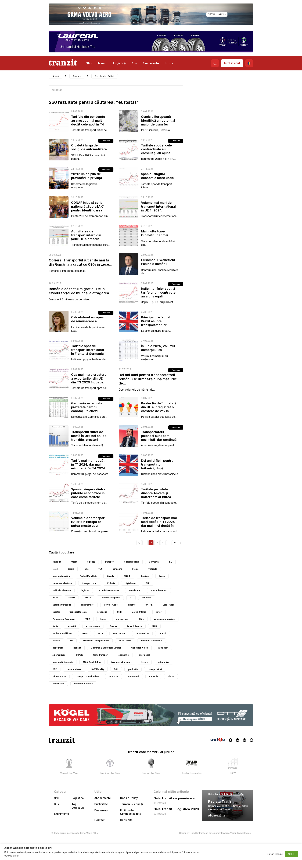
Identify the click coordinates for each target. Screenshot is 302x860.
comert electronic (83, 683)
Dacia (55, 626)
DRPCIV (79, 655)
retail (54, 569)
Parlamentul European (63, 619)
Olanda (110, 576)
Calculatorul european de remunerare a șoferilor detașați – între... (88, 323)
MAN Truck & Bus (92, 662)
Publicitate (101, 804)
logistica (85, 590)
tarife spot (163, 648)
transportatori (155, 669)
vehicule (152, 569)
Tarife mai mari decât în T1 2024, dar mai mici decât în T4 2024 (88, 464)
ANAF (85, 633)
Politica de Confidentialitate (130, 812)
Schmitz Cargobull (61, 605)
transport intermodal (62, 662)
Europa (113, 626)
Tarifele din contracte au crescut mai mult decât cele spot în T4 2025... (88, 122)
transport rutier (89, 583)
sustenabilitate (131, 562)
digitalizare (130, 583)
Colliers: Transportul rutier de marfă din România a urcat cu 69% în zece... (80, 262)
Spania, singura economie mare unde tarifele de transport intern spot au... (157, 179)
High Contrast (197, 833)
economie (123, 655)
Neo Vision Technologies (238, 833)
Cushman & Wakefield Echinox (106, 648)
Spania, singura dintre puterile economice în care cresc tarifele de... (88, 495)
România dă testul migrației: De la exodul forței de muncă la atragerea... (80, 291)
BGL (116, 669)
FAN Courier (119, 633)
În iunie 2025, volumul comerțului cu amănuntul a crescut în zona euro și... (159, 351)
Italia (86, 569)
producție (102, 612)
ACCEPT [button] (291, 854)
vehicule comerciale (164, 619)
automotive (163, 662)
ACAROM (113, 676)
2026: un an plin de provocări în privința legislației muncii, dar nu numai (88, 179)
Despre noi (101, 810)
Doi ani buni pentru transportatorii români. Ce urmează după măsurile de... (148, 379)
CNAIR (127, 576)
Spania (70, 569)
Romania (153, 676)
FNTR (100, 633)
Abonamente (102, 798)
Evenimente (151, 63)
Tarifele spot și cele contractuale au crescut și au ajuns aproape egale (156, 151)
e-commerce (93, 626)
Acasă (55, 76)
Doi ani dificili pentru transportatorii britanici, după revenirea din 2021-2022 (157, 468)
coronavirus (122, 619)
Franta (135, 569)
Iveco (162, 576)
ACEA (55, 597)
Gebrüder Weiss (139, 648)
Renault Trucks (134, 626)
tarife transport (100, 655)
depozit (163, 633)
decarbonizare (74, 669)
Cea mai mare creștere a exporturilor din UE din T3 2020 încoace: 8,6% (88, 380)
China (141, 619)
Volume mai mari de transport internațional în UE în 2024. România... (158, 208)
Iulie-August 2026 (234, 794)
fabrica (171, 676)
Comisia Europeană (109, 590)
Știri (89, 63)
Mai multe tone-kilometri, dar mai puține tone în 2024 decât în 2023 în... (156, 237)
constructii (133, 676)
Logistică (119, 63)
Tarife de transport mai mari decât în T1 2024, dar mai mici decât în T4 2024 (159, 523)
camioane (117, 569)
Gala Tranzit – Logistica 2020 (176, 809)
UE (71, 640)
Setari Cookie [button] (275, 854)
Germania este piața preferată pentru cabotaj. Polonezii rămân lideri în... (86, 409)
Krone (103, 619)
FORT (87, 619)
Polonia (111, 583)
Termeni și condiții (131, 804)
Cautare (77, 76)
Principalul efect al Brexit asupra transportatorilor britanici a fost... (155, 323)
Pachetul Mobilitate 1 (151, 640)
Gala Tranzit (168, 605)
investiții (72, 626)
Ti (131, 597)
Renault (77, 648)
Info (167, 63)
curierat (56, 640)
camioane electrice (62, 583)
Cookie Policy (129, 798)
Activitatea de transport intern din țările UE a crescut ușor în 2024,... (86, 237)
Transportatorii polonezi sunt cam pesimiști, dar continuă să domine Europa (159, 437)
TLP (148, 583)
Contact (99, 820)
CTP (54, 669)
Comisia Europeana (110, 597)
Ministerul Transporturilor (96, 640)
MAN (154, 626)
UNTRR (149, 605)
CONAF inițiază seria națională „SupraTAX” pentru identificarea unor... (87, 208)
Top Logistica (78, 806)
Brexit (88, 597)
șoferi (159, 612)
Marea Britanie (139, 612)
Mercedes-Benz (159, 590)
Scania (71, 597)
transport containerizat (87, 676)
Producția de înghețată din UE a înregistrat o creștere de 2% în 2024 (158, 409)
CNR (119, 612)
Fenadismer (135, 590)
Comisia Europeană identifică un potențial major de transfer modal (158, 122)
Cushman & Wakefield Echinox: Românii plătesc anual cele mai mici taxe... (158, 265)
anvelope (146, 597)
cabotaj (56, 612)
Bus (134, 63)
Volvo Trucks (111, 605)
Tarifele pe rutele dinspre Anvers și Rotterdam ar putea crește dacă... (156, 495)
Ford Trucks (125, 640)
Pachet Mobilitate (88, 576)
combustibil (58, 683)
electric (131, 605)
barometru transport (121, 662)
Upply (74, 562)
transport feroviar (78, 612)
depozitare (57, 648)
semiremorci (87, 605)
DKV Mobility (97, 669)
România (145, 576)
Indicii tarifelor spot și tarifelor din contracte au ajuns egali (158, 292)
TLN (100, 569)
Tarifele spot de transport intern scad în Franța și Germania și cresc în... (87, 351)
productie (133, 669)
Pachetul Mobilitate (62, 633)
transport (109, 562)
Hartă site (126, 820)
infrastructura (59, 676)
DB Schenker (142, 633)
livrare (144, 662)
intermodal (144, 655)
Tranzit (102, 63)
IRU (170, 562)
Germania (154, 562)
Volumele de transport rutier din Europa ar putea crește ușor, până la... (88, 523)
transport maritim (61, 576)
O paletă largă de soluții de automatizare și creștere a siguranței (89, 149)
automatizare (59, 655)
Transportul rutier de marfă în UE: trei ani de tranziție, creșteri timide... (88, 437)
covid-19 (56, 562)
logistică (91, 562)
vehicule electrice (61, 590)
